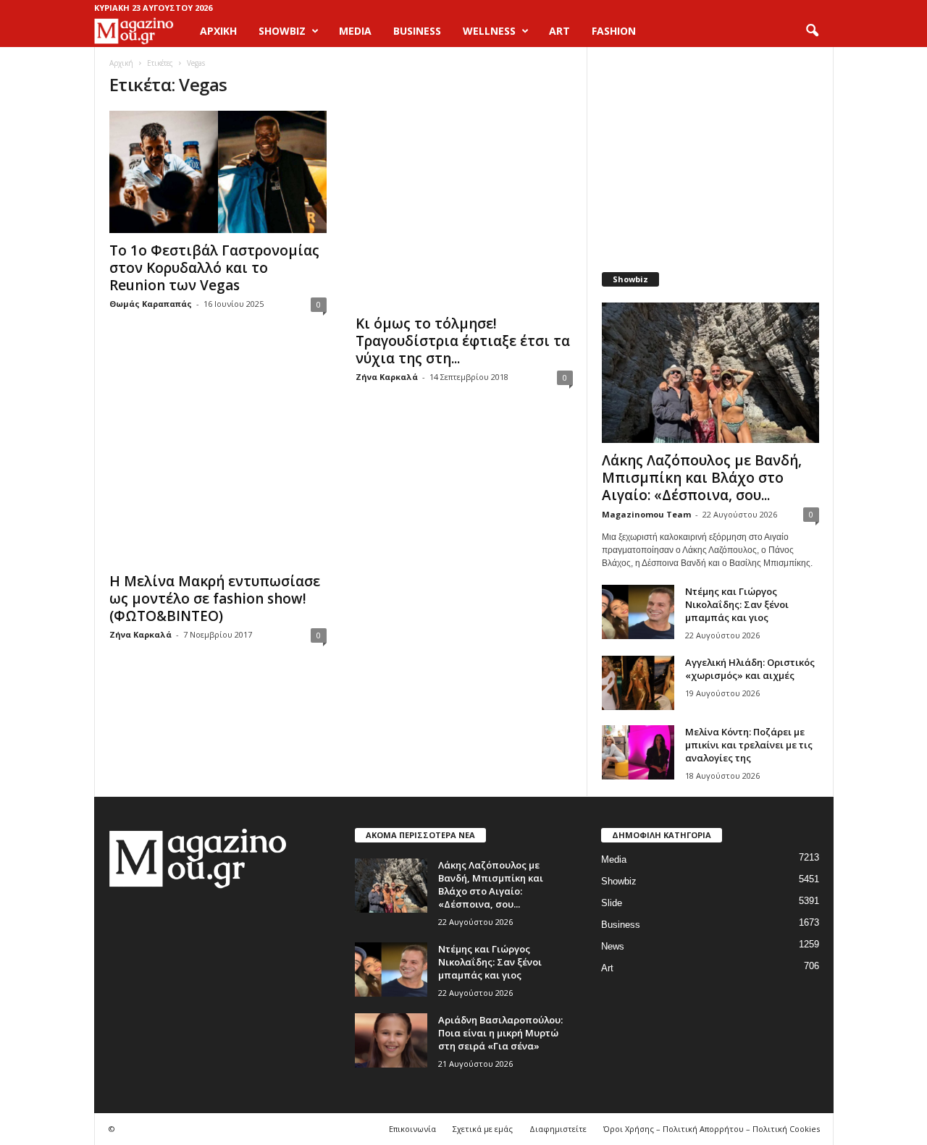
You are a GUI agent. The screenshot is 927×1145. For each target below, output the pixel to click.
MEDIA (355, 31)
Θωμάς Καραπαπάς (150, 303)
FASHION (614, 31)
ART (559, 31)
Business (620, 924)
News (612, 946)
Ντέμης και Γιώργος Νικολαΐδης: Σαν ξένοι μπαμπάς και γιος (737, 604)
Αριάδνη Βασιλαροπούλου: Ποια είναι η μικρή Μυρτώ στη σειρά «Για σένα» (500, 1032)
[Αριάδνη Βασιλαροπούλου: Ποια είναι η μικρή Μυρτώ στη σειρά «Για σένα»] (391, 1040)
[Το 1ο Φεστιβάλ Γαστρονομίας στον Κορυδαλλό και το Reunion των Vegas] (218, 172)
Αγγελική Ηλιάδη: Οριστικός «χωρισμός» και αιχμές (750, 669)
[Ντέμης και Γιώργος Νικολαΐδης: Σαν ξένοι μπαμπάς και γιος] (638, 612)
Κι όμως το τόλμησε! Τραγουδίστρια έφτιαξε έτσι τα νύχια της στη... (463, 341)
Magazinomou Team (646, 514)
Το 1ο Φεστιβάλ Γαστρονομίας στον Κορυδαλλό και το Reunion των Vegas (214, 268)
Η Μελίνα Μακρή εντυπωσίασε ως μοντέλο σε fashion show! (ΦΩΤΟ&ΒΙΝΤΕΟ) (214, 598)
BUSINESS (417, 31)
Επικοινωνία (412, 1128)
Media (613, 859)
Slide (611, 902)
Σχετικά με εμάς (483, 1128)
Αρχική (218, 31)
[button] (812, 31)
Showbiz (619, 881)
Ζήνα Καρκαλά (387, 376)
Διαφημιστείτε (558, 1128)
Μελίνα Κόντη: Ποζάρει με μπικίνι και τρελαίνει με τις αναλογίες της (749, 744)
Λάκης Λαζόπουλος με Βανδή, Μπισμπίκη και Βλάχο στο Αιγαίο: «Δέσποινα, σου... (702, 477)
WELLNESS (489, 31)
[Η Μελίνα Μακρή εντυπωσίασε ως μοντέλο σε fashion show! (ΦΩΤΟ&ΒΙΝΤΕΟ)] (218, 492)
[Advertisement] (709, 152)
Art (607, 968)
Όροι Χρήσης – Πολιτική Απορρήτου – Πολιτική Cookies (711, 1128)
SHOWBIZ (282, 31)
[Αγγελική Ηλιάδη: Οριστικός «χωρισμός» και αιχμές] (638, 683)
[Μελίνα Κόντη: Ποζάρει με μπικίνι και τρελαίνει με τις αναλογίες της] (638, 752)
